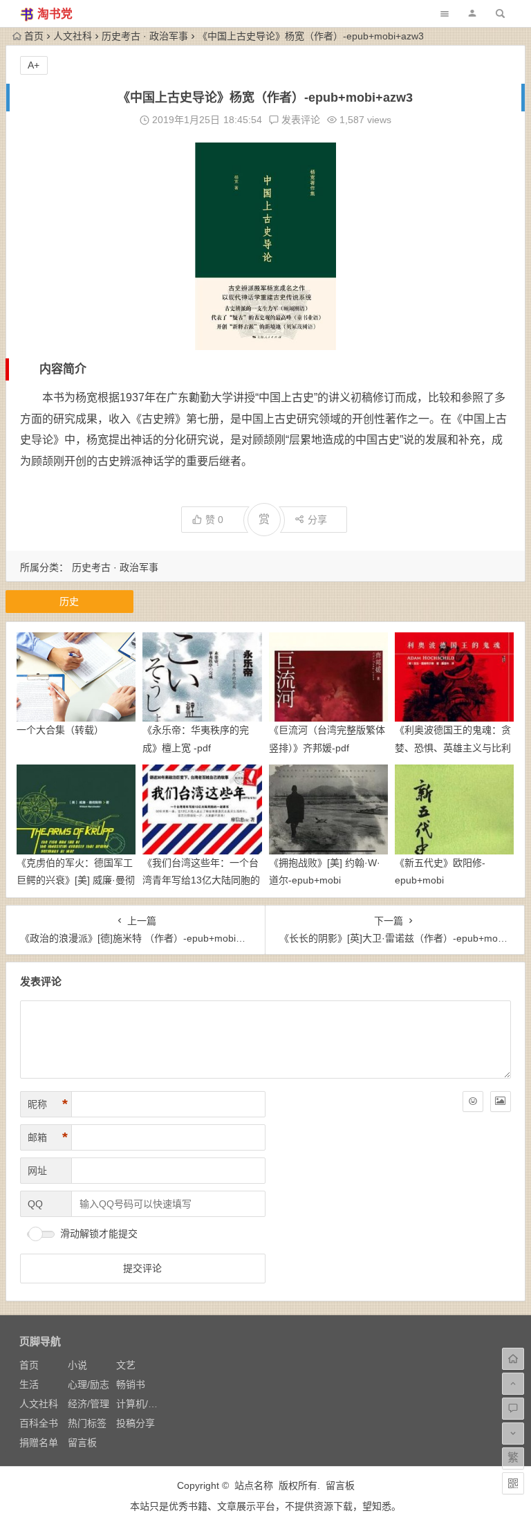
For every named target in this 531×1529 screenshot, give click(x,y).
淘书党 (55, 14)
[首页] (513, 1359)
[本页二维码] (513, 1483)
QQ (35, 1203)
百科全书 (38, 1423)
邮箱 (48, 1137)
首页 (34, 36)
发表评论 (299, 119)
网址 (37, 1170)
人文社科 (72, 36)
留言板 (82, 1442)
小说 (77, 1365)
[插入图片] (500, 1101)
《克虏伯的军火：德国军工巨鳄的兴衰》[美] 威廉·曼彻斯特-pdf (76, 880)
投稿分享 (135, 1423)
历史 (69, 601)
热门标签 (87, 1423)
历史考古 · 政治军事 (145, 36)
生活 (29, 1384)
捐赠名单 (38, 1442)
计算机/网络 (141, 1403)
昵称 (48, 1104)
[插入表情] (473, 1101)
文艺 (126, 1365)
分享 (317, 519)
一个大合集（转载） (60, 729)
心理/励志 (88, 1384)
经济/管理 (88, 1403)
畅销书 (130, 1384)
